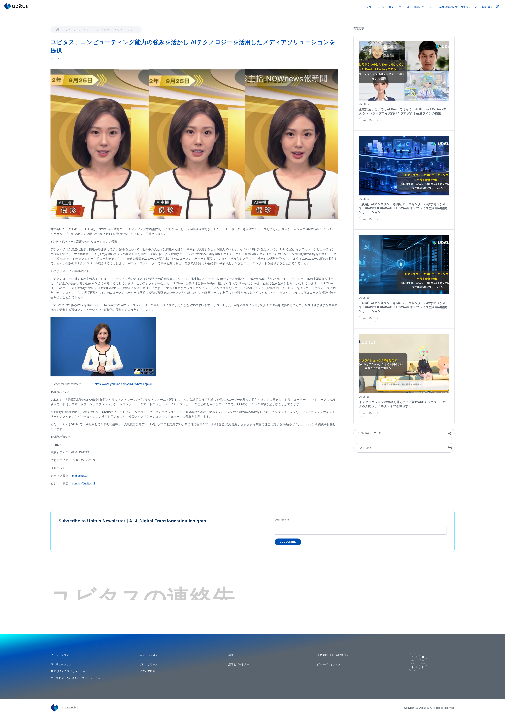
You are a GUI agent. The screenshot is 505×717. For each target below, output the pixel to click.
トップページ (68, 30)
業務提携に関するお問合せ (455, 7)
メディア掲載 (147, 671)
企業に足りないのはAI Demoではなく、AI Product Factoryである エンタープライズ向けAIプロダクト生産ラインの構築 (402, 111)
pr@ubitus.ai (80, 475)
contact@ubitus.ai (83, 483)
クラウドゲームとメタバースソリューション (76, 678)
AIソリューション (60, 664)
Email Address (282, 522)
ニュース (88, 30)
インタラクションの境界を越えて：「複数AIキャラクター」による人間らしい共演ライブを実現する (402, 404)
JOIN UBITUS (483, 7)
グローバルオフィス (329, 664)
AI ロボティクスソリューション (69, 671)
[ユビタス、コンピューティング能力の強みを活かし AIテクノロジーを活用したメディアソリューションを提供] (404, 71)
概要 (391, 7)
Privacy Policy (70, 707)
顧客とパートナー (424, 7)
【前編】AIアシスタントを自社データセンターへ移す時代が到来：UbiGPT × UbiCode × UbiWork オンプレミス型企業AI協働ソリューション (403, 307)
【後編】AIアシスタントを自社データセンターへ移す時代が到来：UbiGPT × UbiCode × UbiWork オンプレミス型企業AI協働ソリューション (403, 208)
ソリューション (375, 7)
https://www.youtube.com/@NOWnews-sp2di (123, 384)
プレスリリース (148, 664)
